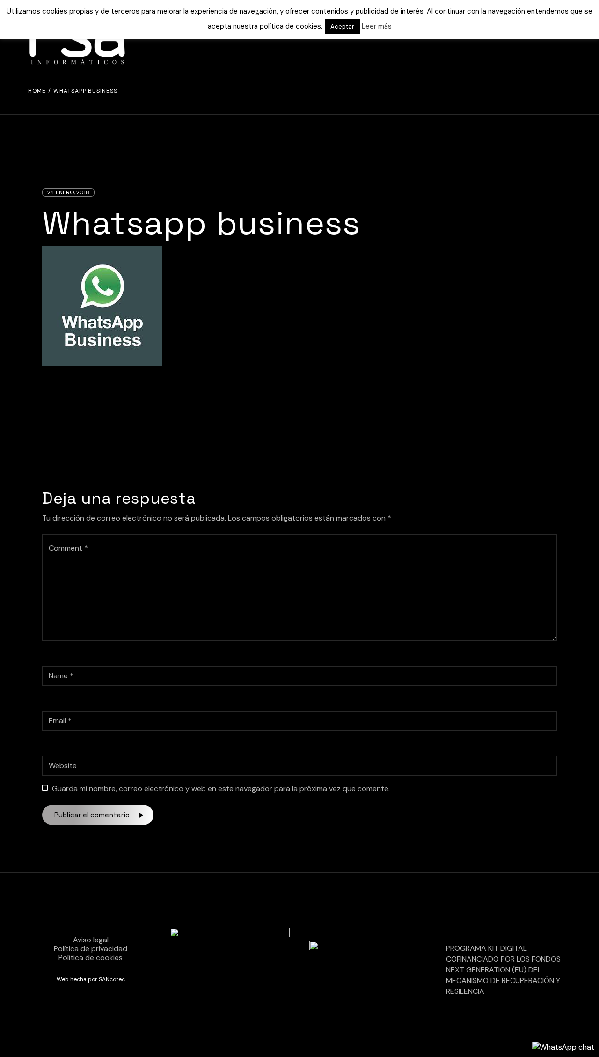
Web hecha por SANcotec (91, 979)
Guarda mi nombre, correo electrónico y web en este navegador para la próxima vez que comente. (221, 788)
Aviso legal (91, 940)
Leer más (377, 26)
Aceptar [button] (342, 26)
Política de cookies (90, 957)
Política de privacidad (90, 949)
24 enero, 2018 (68, 192)
